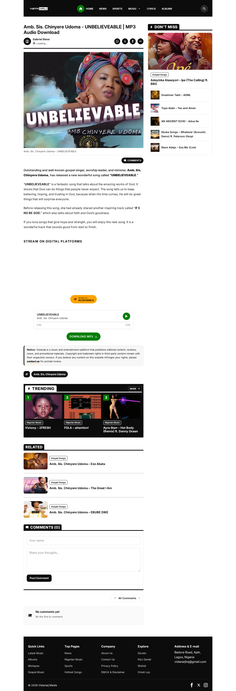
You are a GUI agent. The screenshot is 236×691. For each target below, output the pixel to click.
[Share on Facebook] (133, 41)
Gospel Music (36, 672)
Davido (142, 653)
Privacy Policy (109, 665)
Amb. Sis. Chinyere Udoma (49, 374)
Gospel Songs (58, 458)
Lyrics (151, 8)
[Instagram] (206, 685)
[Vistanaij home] (39, 8)
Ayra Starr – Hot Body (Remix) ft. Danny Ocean (120, 429)
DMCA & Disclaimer (113, 672)
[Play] (126, 316)
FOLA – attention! (76, 428)
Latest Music (36, 653)
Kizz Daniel (144, 659)
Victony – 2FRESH (38, 428)
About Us (106, 653)
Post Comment (39, 578)
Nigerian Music (34, 422)
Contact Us (108, 659)
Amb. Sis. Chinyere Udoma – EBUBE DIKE (78, 512)
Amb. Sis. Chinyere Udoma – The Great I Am (80, 488)
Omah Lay (144, 672)
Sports (117, 8)
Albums (167, 8)
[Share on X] (125, 41)
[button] (83, 336)
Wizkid (142, 665)
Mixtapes (33, 665)
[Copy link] (140, 41)
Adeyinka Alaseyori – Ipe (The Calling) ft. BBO (179, 81)
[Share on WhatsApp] (117, 41)
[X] (199, 685)
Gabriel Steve (41, 39)
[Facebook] (192, 685)
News (103, 8)
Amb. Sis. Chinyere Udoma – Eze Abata (77, 464)
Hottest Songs (73, 672)
